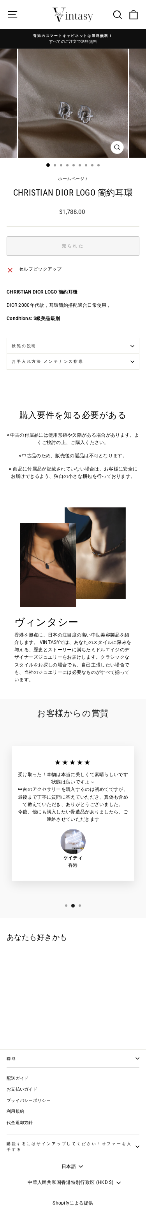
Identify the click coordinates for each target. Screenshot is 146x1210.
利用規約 (15, 1111)
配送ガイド (18, 1078)
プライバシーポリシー (29, 1100)
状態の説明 (24, 346)
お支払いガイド (22, 1089)
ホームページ (71, 178)
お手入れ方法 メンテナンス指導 (48, 361)
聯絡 (12, 1058)
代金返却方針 (20, 1122)
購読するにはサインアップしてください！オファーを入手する (69, 1147)
